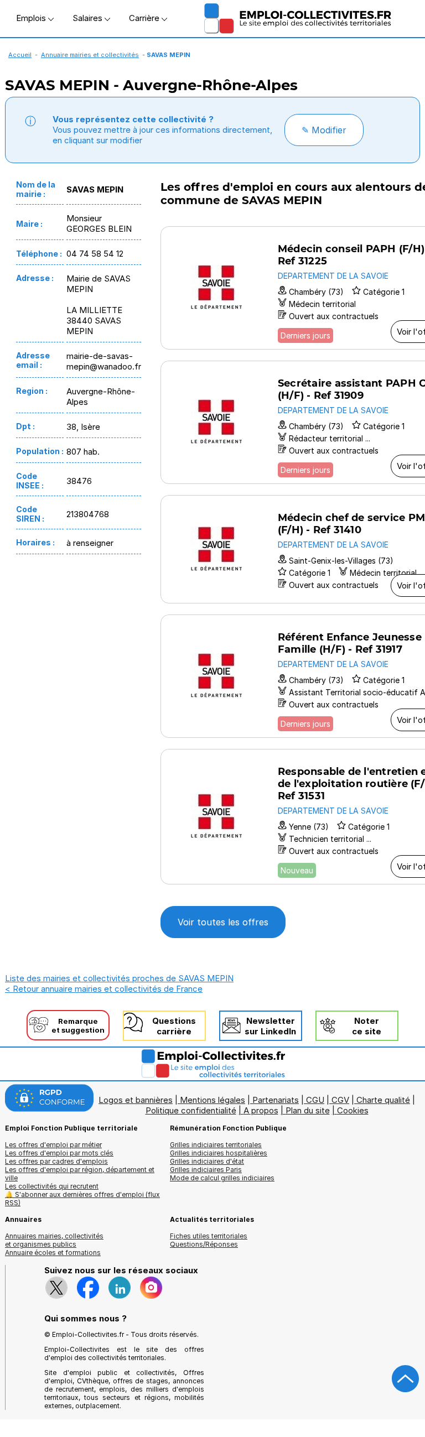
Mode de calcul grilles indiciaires (222, 1178)
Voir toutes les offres (223, 922)
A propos (260, 1110)
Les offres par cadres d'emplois (56, 1161)
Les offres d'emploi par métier (53, 1145)
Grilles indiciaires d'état (207, 1161)
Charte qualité (383, 1100)
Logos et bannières (136, 1100)
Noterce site (366, 1026)
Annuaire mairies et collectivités (90, 55)
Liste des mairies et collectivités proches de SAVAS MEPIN (119, 978)
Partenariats (275, 1100)
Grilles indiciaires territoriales (216, 1145)
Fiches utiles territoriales (208, 1236)
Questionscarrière (174, 1026)
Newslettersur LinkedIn (270, 1026)
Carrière (145, 18)
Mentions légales (212, 1100)
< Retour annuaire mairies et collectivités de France (104, 988)
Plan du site (308, 1110)
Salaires (88, 18)
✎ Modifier (324, 130)
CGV (340, 1100)
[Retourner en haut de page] (405, 1379)
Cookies (353, 1110)
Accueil (20, 55)
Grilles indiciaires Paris (206, 1169)
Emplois (32, 18)
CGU (315, 1100)
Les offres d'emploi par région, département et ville (79, 1173)
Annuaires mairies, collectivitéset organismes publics (54, 1240)
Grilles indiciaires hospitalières (218, 1153)
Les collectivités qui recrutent (52, 1186)
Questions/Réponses (204, 1244)
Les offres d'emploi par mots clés (59, 1153)
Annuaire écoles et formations (53, 1252)
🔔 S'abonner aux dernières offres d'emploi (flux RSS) (82, 1198)
